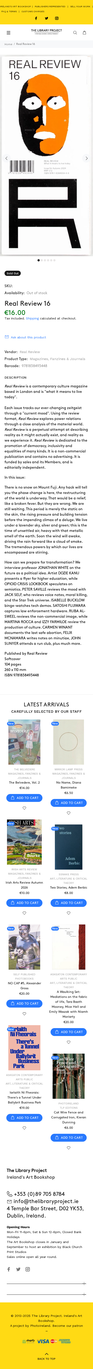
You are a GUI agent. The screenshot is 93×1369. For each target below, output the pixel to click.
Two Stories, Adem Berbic (68, 887)
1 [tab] (38, 260)
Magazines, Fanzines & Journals (57, 359)
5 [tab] (51, 260)
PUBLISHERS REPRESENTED (50, 6)
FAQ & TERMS (9, 11)
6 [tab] (54, 260)
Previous (6, 158)
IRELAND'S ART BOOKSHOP (15, 6)
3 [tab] (45, 260)
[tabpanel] (46, 155)
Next (86, 158)
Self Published (24, 974)
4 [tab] (48, 260)
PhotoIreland (68, 1103)
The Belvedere (24, 769)
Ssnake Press (69, 874)
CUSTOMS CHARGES (32, 11)
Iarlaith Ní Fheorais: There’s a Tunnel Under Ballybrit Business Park (24, 1097)
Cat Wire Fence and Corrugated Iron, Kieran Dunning (68, 1117)
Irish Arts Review (24, 869)
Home (8, 44)
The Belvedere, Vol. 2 (24, 782)
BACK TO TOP (46, 1358)
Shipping (32, 318)
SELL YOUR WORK (80, 6)
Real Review (30, 352)
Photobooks (24, 978)
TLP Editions (69, 1107)
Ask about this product (28, 337)
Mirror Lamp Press (69, 769)
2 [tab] (42, 260)
